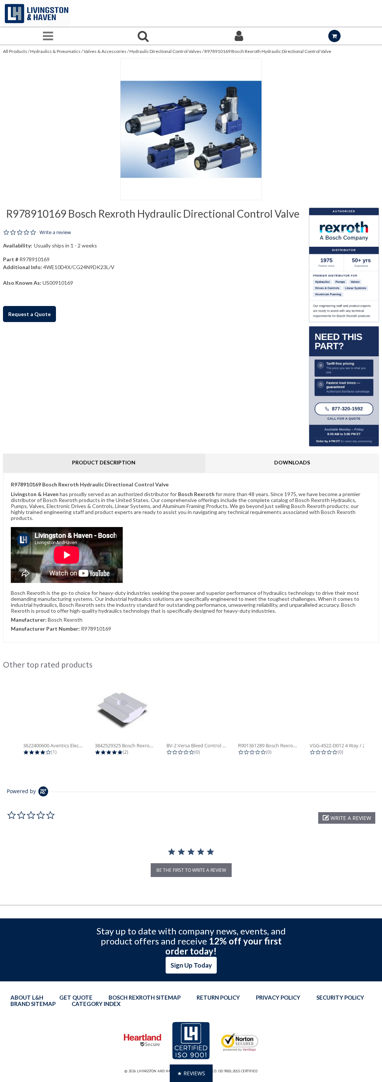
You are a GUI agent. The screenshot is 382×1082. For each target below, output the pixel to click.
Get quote (76, 997)
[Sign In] (238, 36)
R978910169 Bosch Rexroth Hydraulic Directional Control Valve (267, 51)
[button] (346, 818)
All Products (15, 51)
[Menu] (48, 36)
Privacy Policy (278, 997)
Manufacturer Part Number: (45, 628)
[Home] (36, 13)
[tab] (191, 557)
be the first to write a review (191, 870)
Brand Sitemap (33, 1003)
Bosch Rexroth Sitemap (145, 997)
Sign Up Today (191, 965)
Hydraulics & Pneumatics (55, 51)
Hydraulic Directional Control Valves (165, 51)
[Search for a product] (143, 36)
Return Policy (218, 997)
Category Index (96, 1003)
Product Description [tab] (103, 462)
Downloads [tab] (292, 462)
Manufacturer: (29, 619)
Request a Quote (29, 314)
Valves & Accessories (105, 51)
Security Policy (340, 997)
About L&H (26, 997)
